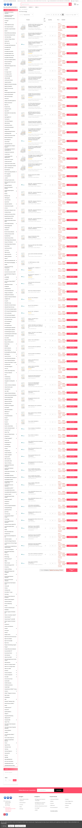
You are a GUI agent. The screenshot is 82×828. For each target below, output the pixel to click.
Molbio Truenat (7, 562)
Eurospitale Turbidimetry (9, 57)
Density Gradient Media (9, 397)
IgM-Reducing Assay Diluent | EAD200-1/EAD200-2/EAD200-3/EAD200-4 (34, 113)
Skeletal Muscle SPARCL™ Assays (11, 689)
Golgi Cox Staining (8, 462)
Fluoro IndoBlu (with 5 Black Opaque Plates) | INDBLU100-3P (34, 476)
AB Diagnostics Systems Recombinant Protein (9, 16)
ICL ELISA (6, 69)
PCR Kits (6, 588)
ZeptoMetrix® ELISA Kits (9, 763)
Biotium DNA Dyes (8, 350)
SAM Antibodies (7, 662)
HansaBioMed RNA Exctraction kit (10, 492)
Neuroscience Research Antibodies (9, 580)
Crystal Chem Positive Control (10, 163)
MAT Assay (7, 554)
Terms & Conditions (13, 819)
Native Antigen (68, 803)
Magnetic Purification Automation (11, 84)
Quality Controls (7, 634)
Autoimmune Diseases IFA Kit (10, 214)
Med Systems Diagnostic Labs (10, 210)
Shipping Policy (31, 819)
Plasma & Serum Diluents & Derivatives (10, 597)
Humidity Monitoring (8, 507)
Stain (5, 699)
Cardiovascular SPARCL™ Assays (10, 362)
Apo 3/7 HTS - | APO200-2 (33, 311)
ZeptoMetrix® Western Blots (10, 765)
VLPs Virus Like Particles (9, 761)
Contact (30, 7)
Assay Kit (6, 300)
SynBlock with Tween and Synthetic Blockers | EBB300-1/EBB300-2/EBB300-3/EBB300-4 (35, 25)
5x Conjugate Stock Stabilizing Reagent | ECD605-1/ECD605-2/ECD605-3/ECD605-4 (34, 130)
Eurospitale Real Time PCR (9, 55)
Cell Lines (6, 368)
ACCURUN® (7, 277)
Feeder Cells (7, 440)
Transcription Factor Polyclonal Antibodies (10, 725)
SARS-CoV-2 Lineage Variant (10, 666)
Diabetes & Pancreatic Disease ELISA (10, 221)
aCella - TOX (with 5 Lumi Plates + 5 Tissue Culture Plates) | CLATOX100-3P (35, 326)
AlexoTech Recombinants (9, 127)
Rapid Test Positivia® (8, 640)
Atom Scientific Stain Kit (9, 26)
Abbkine (67, 805)
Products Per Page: (70, 14)
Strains (6, 705)
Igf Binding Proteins (8, 509)
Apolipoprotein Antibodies (9, 294)
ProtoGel (6, 628)
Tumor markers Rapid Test (9, 737)
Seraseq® (6, 676)
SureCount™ (7, 709)
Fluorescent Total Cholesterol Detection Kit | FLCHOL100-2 (34, 376)
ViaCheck (6, 755)
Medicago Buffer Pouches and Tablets (10, 183)
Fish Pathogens (7, 444)
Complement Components (9, 152)
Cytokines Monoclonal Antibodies (11, 395)
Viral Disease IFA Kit (8, 248)
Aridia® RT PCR (7, 298)
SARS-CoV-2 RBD (8, 668)
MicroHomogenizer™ (8, 558)
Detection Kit (7, 41)
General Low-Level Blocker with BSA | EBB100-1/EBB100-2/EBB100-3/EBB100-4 (35, 43)
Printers (6, 605)
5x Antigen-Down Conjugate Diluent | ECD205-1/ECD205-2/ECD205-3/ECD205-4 (35, 156)
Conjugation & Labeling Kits (10, 380)
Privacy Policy (69, 819)
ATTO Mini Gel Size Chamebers (10, 317)
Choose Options (72, 26)
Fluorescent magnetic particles (10, 59)
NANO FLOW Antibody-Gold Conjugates (9, 572)
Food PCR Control (8, 446)
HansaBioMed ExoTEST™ (9, 488)
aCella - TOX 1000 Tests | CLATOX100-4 (33, 319)
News (36, 7)
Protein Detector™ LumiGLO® (10, 619)
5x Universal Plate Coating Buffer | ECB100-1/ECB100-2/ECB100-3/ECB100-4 (35, 51)
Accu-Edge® (7, 269)
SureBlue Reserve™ (8, 707)
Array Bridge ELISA (8, 133)
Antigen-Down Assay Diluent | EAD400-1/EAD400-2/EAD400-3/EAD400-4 (34, 94)
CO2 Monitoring (7, 376)
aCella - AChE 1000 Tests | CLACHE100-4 (33, 360)
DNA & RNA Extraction (8, 409)
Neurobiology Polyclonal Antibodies (9, 577)
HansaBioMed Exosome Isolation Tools (9, 482)
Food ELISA (7, 229)
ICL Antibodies (7, 67)
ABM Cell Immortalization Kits (10, 260)
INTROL (6, 529)
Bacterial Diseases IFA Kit (9, 216)
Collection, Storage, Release (10, 39)
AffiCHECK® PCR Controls (9, 24)
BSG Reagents (7, 354)
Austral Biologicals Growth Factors (11, 333)
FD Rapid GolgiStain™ (8, 438)
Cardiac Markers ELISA (9, 218)
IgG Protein (7, 511)
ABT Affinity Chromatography (10, 262)
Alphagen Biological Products (10, 131)
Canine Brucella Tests (8, 143)
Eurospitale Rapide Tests (9, 53)
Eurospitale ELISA (8, 47)
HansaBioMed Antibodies (9, 475)
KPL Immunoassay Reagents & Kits (10, 536)
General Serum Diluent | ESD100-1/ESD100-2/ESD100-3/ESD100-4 (35, 87)
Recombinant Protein (8, 653)
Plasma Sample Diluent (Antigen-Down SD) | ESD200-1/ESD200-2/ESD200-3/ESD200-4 (35, 78)
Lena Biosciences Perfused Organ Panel (11, 544)
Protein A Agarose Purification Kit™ (10, 612)
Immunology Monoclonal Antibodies (9, 522)
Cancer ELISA (7, 141)
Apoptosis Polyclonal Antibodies (10, 296)
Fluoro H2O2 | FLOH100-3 (33, 435)
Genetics (6, 448)
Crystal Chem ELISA (8, 161)
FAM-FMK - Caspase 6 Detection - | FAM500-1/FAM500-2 (35, 210)
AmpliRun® (7, 286)
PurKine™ (6, 632)
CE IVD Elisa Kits (7, 364)
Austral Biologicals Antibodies (10, 327)
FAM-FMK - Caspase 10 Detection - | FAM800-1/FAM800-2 (35, 184)
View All (66, 807)
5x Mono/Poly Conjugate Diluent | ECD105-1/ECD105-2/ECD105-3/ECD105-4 (35, 165)
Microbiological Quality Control (10, 92)
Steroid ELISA (7, 246)
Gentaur (52, 803)
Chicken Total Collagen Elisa (10, 370)
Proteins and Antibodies (9, 626)
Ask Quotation (23, 7)
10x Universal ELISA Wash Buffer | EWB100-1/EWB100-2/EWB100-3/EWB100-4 (35, 59)
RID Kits (6, 193)
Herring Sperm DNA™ (8, 499)
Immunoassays (7, 513)
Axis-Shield (7, 337)
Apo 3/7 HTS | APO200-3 (33, 305)
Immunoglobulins (8, 175)
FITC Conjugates (8, 173)
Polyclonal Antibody (8, 601)
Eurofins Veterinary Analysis (10, 428)
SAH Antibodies (7, 655)
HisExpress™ (7, 503)
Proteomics (7, 98)
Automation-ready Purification (10, 28)
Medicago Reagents (8, 185)
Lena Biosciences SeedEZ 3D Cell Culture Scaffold (11, 547)
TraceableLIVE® (7, 719)
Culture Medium (7, 389)
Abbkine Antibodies (8, 256)
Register (77, 0)
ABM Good (52, 805)
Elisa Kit (6, 417)
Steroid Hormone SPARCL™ (9, 703)
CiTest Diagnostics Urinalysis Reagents (10, 146)
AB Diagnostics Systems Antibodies (9, 13)
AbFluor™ (6, 258)
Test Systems (7, 119)
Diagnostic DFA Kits (8, 399)
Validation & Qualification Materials (9, 740)
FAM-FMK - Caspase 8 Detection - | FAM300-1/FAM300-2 (35, 228)
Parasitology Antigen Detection (10, 244)
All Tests (6, 208)
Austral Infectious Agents (9, 335)
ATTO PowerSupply (8, 321)
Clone (6, 374)
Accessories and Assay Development (9, 267)
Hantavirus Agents (8, 494)
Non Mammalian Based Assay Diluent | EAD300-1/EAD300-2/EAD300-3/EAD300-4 (34, 104)
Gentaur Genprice (8, 63)
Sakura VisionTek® (8, 657)
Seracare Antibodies (8, 672)
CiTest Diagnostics (69, 801)
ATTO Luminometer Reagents (10, 315)
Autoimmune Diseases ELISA (10, 135)
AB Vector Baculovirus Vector (10, 18)
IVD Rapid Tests (7, 533)
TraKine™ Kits (7, 721)
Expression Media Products (9, 434)
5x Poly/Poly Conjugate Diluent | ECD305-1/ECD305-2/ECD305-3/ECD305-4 (34, 147)
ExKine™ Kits (7, 432)
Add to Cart (72, 269)
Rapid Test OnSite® (8, 638)
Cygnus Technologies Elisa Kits (10, 165)
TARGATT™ (6, 713)
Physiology (7, 594)
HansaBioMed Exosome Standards (9, 485)
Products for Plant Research (9, 607)
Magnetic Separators (8, 86)
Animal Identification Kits (9, 290)
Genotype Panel (7, 450)
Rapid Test (6, 104)
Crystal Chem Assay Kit (9, 159)
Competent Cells (8, 378)
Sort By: (21, 14)
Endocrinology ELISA (8, 225)
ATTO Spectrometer (8, 325)
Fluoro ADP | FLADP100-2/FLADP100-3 (33, 562)
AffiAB (6, 22)
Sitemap (21, 808)
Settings (4, 826)
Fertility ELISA (7, 227)
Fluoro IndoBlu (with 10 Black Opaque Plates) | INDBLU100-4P (34, 469)
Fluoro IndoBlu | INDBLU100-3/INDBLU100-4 (34, 483)
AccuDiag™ (7, 20)
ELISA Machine (7, 169)
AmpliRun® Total (8, 288)
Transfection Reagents (9, 121)
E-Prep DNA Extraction (8, 415)
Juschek (6, 177)
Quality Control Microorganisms (10, 100)
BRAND (51, 801)
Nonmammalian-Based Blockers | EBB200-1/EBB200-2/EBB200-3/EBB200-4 (35, 34)
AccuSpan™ (7, 279)
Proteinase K (7, 624)
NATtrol (6, 574)
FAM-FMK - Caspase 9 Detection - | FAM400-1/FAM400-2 (35, 219)
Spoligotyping (7, 697)
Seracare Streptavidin (8, 674)
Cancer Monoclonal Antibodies (10, 358)
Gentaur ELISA (7, 456)
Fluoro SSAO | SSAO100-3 (33, 421)
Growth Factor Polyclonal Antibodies (9, 469)
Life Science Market (54, 799)
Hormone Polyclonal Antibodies (10, 505)
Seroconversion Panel (8, 678)
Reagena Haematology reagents (10, 644)
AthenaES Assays (8, 302)
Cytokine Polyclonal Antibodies (10, 393)
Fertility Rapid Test (8, 442)
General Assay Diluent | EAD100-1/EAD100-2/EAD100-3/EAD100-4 (34, 122)
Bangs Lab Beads (8, 339)
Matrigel (6, 90)
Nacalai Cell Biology (8, 569)
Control (6, 382)
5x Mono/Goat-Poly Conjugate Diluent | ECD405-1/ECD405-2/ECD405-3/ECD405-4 (34, 138)
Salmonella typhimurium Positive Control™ (10, 660)
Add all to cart (71, 570)
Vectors (6, 742)
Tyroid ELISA (7, 201)
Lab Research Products (9, 80)
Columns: (48, 14)
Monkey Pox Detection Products (9, 188)
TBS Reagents (7, 197)
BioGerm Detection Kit (8, 137)
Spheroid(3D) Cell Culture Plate (10, 112)
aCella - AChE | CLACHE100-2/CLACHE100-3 (33, 367)
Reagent (6, 646)
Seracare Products (8, 108)
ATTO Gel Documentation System (10, 309)
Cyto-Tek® (6, 391)
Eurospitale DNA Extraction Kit (10, 45)
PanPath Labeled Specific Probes (9, 191)
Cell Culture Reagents (8, 366)
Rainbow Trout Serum (8, 102)
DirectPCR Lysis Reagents (9, 405)
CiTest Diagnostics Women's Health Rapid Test (10, 150)
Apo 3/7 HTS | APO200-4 (33, 297)
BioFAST (6, 30)
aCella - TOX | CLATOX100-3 (33, 339)
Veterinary (6, 749)
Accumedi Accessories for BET (10, 271)
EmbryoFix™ (7, 419)
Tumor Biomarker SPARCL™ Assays (9, 735)
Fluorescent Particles (8, 61)
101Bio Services (7, 252)
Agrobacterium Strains (9, 284)
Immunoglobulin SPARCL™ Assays (9, 516)
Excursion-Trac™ (7, 430)
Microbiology (7, 556)
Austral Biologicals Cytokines (10, 329)
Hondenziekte (54, 811)
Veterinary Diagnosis (8, 751)
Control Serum (7, 154)
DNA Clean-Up (7, 43)
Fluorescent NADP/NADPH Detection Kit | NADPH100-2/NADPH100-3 (33, 384)
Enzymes (6, 421)
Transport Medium (8, 730)
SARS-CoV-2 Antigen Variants (10, 664)
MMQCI (6, 560)
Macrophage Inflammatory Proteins (9, 552)
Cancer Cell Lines (8, 356)
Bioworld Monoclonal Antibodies (10, 32)
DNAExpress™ (7, 411)
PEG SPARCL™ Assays (8, 592)
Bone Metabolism (8, 139)
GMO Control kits (8, 458)
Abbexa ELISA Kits (8, 254)
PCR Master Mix (7, 590)
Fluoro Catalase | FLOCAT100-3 (34, 428)
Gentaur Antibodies (8, 452)
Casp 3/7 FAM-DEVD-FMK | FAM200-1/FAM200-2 (33, 237)
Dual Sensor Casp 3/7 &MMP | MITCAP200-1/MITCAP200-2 (34, 535)
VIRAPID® (6, 757)
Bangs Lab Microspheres (9, 341)
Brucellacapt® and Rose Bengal (10, 352)
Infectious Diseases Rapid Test (10, 524)
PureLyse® (7, 630)
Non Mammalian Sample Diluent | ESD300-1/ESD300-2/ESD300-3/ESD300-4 (35, 69)
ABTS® (6, 264)
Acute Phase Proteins (8, 125)
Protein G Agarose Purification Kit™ (10, 622)
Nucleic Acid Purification (9, 94)
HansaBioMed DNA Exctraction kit (11, 477)
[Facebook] (7, 814)
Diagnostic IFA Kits (8, 403)
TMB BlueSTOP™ (7, 717)
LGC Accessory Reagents (9, 549)
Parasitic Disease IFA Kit (9, 237)
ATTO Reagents (7, 323)
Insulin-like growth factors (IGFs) (9, 527)
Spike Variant (7, 695)
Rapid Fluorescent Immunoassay (10, 636)
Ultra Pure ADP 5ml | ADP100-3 (34, 346)
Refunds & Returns (50, 819)
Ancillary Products (8, 212)
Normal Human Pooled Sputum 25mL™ (10, 583)
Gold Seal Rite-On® (8, 460)
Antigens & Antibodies (9, 292)
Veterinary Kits (7, 753)
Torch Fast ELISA (8, 199)
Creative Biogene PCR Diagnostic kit (8, 157)
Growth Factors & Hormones (10, 471)
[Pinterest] (5, 814)
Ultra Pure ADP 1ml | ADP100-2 (34, 353)
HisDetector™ (7, 501)
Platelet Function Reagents (9, 599)
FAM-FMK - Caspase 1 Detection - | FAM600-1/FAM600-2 (35, 202)
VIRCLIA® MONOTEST (8, 759)
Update (14, 780)
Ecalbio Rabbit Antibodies (9, 223)
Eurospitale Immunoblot (9, 51)
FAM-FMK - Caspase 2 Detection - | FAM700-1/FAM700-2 (35, 193)
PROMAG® (6, 609)
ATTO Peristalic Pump (8, 319)
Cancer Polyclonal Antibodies (10, 360)
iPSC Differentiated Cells (9, 531)
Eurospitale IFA (7, 49)
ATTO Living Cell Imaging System (11, 311)
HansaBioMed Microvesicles (10, 490)
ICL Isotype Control (8, 71)
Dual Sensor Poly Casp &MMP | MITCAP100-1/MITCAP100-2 (34, 544)
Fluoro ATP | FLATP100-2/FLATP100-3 (35, 553)
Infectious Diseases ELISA (9, 233)
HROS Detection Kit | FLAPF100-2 (35, 405)
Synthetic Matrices (8, 711)
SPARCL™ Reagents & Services (10, 693)
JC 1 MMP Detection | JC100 (33, 262)
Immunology (7, 519)
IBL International (53, 807)
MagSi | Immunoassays (9, 88)
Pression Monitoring (8, 603)
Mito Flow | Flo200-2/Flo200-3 (34, 290)
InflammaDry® (7, 78)
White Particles (7, 123)
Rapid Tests (7, 642)
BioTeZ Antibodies (8, 348)
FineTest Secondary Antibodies (10, 171)
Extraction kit (7, 436)
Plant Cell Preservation (9, 96)
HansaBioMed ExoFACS (9, 479)
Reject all (11, 826)
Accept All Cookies (20, 826)
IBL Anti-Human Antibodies (9, 231)
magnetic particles (8, 82)
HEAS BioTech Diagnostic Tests (10, 65)
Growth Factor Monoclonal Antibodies (9, 466)
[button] (10, 778)
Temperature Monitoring (9, 715)
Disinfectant (7, 407)
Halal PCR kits (7, 473)
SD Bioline (6, 670)
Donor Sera (7, 413)
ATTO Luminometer (8, 313)
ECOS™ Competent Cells (9, 167)
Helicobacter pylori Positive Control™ (9, 497)
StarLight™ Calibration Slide (9, 701)
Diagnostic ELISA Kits (8, 401)
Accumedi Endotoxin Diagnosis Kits (10, 275)
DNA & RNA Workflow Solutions (10, 7)
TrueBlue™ (6, 732)
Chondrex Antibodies (8, 372)
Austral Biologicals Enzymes (10, 331)
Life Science (7, 250)
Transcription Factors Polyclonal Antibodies (10, 728)
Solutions (6, 691)
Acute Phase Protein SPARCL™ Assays (10, 282)
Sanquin (67, 799)
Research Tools (7, 106)
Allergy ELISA (7, 129)
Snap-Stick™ (7, 110)
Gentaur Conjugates (8, 454)
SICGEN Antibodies (8, 682)
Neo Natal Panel (7, 235)
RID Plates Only (7, 195)
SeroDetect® (7, 680)
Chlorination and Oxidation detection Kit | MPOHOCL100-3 (34, 506)
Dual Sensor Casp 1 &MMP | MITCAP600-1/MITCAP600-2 (34, 527)
